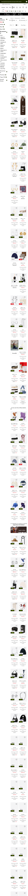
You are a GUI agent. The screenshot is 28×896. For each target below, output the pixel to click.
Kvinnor (3, 7)
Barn (10, 7)
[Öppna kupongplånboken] (14, 7)
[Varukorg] (26, 7)
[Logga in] (17, 7)
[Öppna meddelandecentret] (20, 7)
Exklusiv (23, 18)
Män (7, 7)
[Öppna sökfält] (25, 11)
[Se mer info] (14, 48)
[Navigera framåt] (23, 11)
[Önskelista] (23, 7)
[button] (14, 20)
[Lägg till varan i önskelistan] (16, 30)
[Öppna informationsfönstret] (26, 1)
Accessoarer (17, 18)
